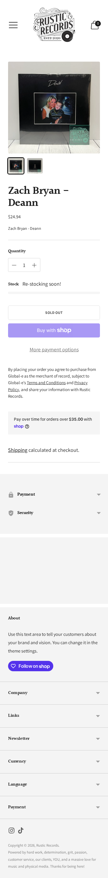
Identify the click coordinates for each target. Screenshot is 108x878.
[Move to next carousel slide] (100, 599)
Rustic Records (47, 845)
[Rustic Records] (54, 25)
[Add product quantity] (34, 265)
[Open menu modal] (13, 25)
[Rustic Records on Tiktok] (20, 831)
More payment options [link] (54, 349)
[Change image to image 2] (35, 166)
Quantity (17, 251)
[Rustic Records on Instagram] (11, 831)
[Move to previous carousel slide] (8, 599)
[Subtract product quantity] (14, 265)
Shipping (17, 450)
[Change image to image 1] (16, 166)
